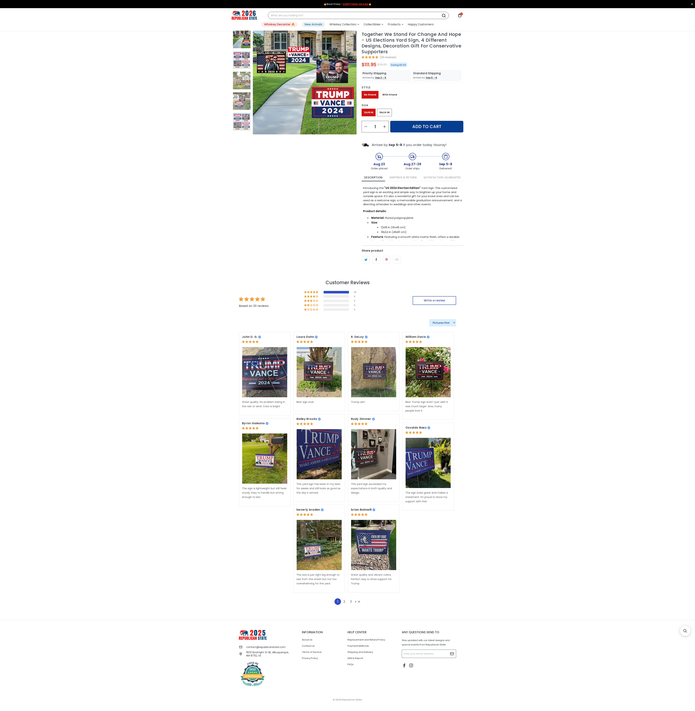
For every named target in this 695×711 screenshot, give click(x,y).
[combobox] (356, 15)
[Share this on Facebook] (376, 260)
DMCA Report (355, 658)
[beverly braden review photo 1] (319, 545)
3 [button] (351, 601)
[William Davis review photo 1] (428, 372)
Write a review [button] (434, 300)
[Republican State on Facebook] (404, 666)
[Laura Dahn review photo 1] (319, 372)
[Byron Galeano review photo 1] (264, 458)
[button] (344, 24)
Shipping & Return (403, 177)
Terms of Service (312, 652)
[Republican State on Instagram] (411, 665)
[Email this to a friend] (397, 260)
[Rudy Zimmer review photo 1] (373, 454)
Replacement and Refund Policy (366, 639)
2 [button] (344, 601)
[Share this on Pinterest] (386, 260)
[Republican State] (244, 15)
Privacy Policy (310, 658)
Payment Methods (358, 646)
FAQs (350, 664)
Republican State (352, 699)
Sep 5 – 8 (431, 77)
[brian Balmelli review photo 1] (373, 545)
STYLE (366, 87)
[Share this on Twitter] (366, 260)
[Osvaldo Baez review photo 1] (428, 463)
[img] (250, 342)
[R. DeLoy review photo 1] (373, 372)
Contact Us (308, 646)
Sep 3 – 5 (380, 77)
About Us (307, 639)
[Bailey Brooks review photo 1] (319, 454)
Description (373, 177)
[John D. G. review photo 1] (264, 372)
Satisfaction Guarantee (442, 177)
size (365, 105)
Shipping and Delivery (360, 652)
